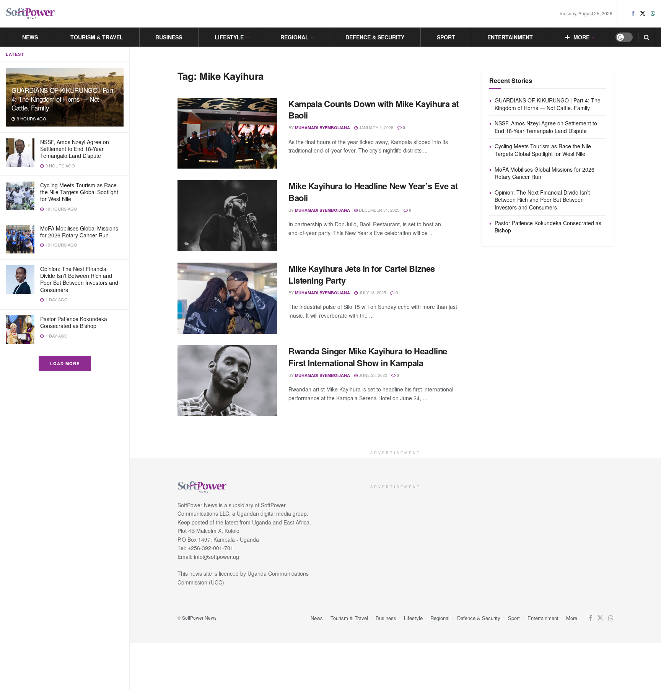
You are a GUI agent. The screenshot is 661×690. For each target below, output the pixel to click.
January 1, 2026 (375, 127)
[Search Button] (647, 37)
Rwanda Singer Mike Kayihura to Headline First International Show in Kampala (367, 357)
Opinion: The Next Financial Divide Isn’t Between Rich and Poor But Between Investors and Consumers (79, 279)
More (581, 37)
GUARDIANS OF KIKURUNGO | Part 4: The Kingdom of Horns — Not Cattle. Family (62, 98)
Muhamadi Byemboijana (322, 127)
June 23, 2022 (372, 375)
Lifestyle (229, 37)
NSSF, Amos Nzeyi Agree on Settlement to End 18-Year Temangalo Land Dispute (74, 148)
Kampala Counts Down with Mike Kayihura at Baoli (373, 109)
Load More (65, 363)
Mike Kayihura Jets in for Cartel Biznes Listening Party (361, 274)
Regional (294, 37)
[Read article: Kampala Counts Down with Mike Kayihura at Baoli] (227, 133)
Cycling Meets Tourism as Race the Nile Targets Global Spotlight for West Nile (79, 192)
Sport (446, 37)
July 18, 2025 (372, 292)
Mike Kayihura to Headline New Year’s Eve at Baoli (372, 192)
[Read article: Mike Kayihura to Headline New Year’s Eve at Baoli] (227, 215)
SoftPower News (199, 617)
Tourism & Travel (96, 37)
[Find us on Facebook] (633, 13)
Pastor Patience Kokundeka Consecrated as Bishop (73, 322)
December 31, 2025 (378, 210)
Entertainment (510, 37)
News (30, 37)
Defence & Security (374, 37)
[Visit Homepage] (30, 13)
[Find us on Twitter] (642, 13)
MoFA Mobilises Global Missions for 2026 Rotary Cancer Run (79, 231)
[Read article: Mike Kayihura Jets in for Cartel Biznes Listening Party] (227, 298)
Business (168, 37)
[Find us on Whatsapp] (653, 13)
